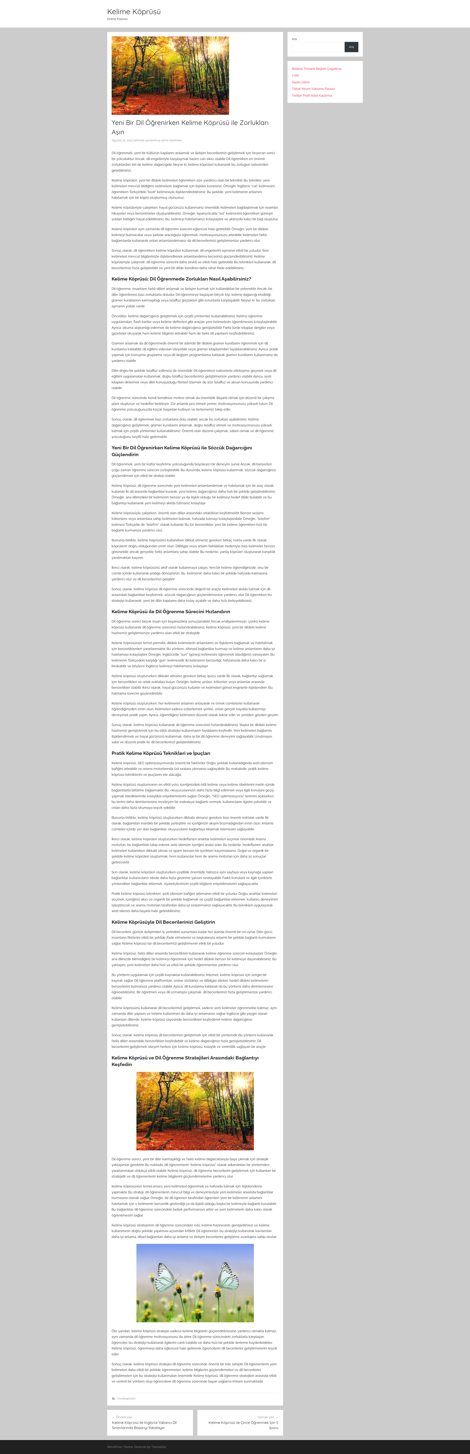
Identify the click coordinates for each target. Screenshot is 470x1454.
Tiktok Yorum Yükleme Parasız (313, 89)
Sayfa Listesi (301, 82)
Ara (294, 39)
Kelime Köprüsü (134, 11)
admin (165, 140)
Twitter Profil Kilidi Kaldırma (312, 95)
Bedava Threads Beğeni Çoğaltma (316, 69)
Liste (295, 75)
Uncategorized (126, 1398)
